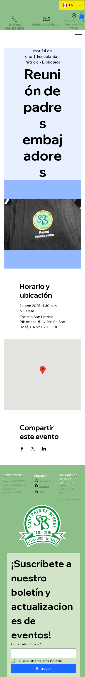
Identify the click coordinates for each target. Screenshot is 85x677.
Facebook (44, 486)
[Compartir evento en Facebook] (22, 449)
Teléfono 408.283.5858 (14, 26)
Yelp (41, 491)
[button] (81, 15)
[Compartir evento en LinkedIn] (44, 449)
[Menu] (78, 37)
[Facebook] (36, 486)
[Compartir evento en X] (33, 449)
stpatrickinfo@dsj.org (46, 24)
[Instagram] (36, 480)
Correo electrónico (26, 644)
